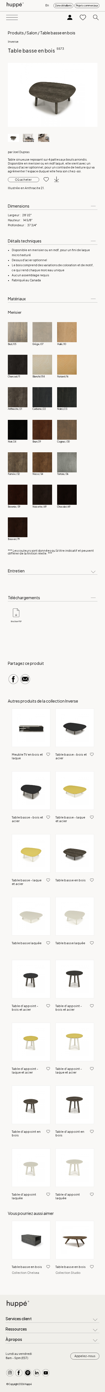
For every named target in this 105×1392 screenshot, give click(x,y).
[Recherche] (96, 17)
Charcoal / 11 (14, 376)
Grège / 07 (37, 344)
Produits (16, 32)
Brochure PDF (16, 621)
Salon (32, 32)
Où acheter (23, 179)
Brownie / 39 (14, 506)
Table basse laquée (26, 943)
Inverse (13, 41)
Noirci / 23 (62, 409)
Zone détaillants (63, 5)
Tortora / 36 (62, 474)
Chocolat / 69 (63, 506)
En (47, 5)
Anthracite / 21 (15, 409)
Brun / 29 (36, 441)
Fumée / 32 (14, 474)
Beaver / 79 (14, 539)
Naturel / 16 (62, 376)
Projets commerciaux (87, 5)
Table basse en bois (70, 880)
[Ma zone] (70, 17)
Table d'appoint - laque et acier (25, 1070)
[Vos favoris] (83, 17)
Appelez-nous (84, 1356)
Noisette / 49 (39, 506)
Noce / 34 (37, 474)
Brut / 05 (12, 344)
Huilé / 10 (61, 344)
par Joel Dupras (18, 152)
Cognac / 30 (63, 441)
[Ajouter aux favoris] (44, 179)
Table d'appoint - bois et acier (25, 1007)
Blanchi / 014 (38, 376)
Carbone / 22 (39, 409)
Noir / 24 (12, 441)
